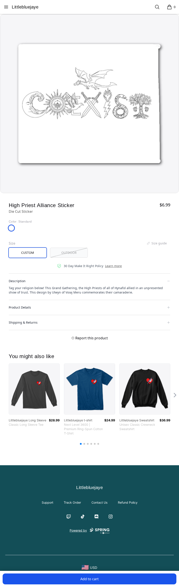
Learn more (113, 266)
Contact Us (99, 502)
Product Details (20, 307)
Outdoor (69, 253)
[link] (34, 389)
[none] (156, 243)
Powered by (78, 530)
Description (17, 281)
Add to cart (89, 579)
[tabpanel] (89, 103)
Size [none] (12, 243)
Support (47, 502)
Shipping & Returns (23, 322)
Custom (27, 253)
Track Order (72, 502)
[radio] (27, 253)
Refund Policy (128, 502)
